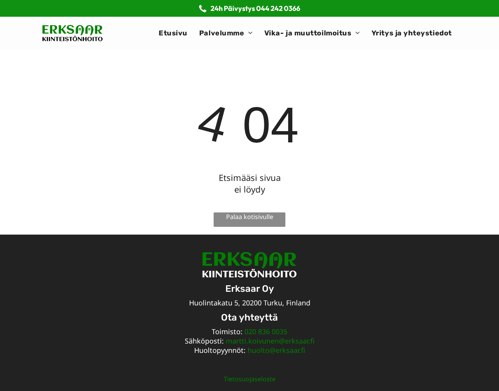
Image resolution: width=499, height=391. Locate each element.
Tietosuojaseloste (250, 379)
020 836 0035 (265, 331)
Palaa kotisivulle (249, 216)
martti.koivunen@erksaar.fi (270, 340)
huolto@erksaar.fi (276, 350)
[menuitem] (173, 33)
